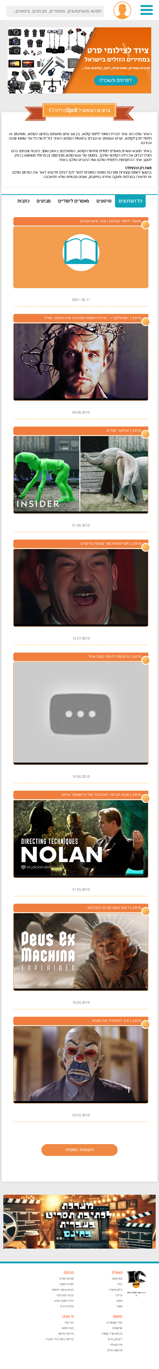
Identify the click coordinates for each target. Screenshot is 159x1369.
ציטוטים (117, 1317)
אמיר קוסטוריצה (114, 1322)
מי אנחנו (68, 1317)
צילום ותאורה (115, 1289)
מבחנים (69, 1273)
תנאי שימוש (68, 1328)
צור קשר (69, 1322)
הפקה (119, 1301)
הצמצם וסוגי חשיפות (63, 1289)
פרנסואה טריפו (115, 1350)
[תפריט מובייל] (147, 14)
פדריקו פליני (116, 1344)
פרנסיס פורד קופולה (112, 1333)
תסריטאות (117, 1278)
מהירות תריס (67, 1306)
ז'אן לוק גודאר (114, 1339)
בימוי (120, 1284)
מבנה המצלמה (65, 1295)
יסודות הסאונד (66, 1284)
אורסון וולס (117, 1328)
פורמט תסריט (67, 1278)
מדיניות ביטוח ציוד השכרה (59, 1339)
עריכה (119, 1295)
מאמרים (117, 1273)
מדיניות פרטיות (66, 1333)
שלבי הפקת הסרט (64, 1301)
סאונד (119, 1306)
